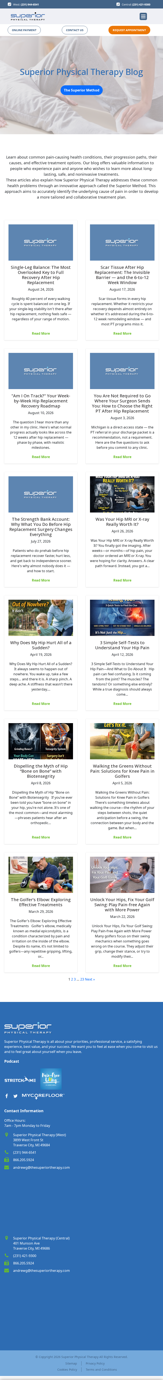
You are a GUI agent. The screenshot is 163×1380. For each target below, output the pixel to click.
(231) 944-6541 (30, 4)
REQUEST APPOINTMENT (129, 30)
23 (82, 979)
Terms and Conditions (101, 1370)
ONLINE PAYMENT (24, 30)
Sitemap (71, 1363)
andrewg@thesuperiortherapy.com (41, 1167)
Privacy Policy (95, 1363)
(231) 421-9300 (141, 4)
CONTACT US (74, 30)
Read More (41, 333)
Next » (90, 979)
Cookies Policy (67, 1370)
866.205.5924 (23, 1160)
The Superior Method (81, 90)
